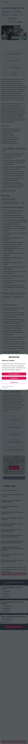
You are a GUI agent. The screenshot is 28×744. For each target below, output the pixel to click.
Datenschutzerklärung (8, 386)
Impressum (5, 388)
